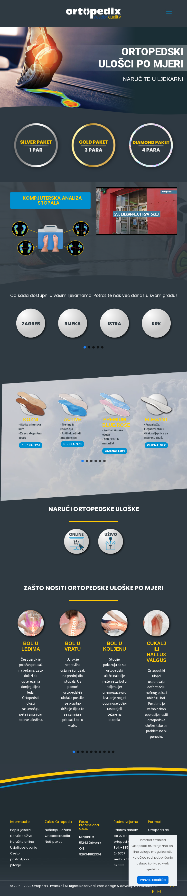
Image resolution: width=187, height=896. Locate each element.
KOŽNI (30, 419)
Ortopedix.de (158, 830)
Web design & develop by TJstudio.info (128, 886)
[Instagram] (159, 891)
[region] (93, 328)
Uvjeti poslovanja (23, 847)
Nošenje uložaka (58, 830)
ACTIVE (72, 419)
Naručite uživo (21, 835)
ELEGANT (156, 419)
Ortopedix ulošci (58, 835)
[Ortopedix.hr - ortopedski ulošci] (93, 13)
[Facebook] (152, 891)
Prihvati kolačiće (153, 879)
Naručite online (22, 841)
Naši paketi (53, 841)
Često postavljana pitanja (19, 859)
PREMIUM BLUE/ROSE (116, 422)
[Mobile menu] (169, 13)
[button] (31, 324)
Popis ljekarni (20, 830)
